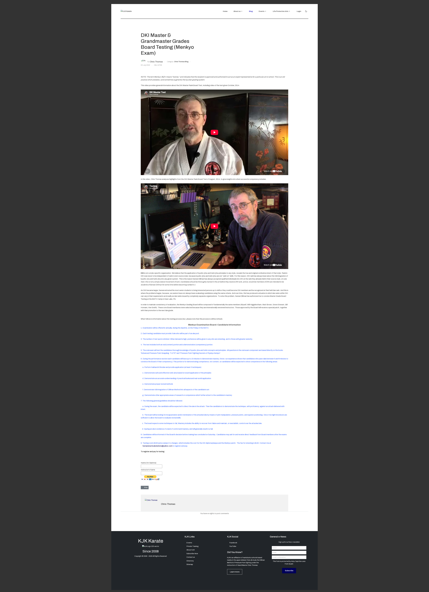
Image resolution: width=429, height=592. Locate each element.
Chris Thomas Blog (181, 61)
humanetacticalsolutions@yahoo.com (157, 446)
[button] (237, 11)
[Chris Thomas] (143, 60)
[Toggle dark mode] (306, 11)
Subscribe (289, 571)
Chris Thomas (168, 504)
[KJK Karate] (126, 11)
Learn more (234, 572)
